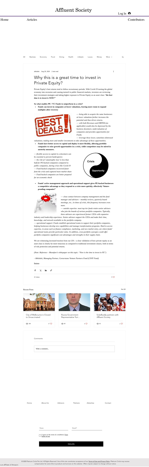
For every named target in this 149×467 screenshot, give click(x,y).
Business (33, 57)
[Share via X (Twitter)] (40, 270)
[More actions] (113, 71)
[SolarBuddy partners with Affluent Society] (109, 302)
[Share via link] (51, 270)
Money (99, 57)
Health (70, 57)
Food (53, 57)
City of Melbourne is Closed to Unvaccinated (38, 316)
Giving (61, 57)
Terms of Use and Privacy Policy (99, 461)
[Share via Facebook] (35, 270)
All (24, 57)
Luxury (90, 57)
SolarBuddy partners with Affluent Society (107, 316)
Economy (43, 57)
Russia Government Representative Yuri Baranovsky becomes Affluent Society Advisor (74, 316)
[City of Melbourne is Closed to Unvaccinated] (39, 302)
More (108, 57)
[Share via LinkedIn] (46, 270)
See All (123, 289)
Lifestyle (80, 57)
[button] (123, 57)
